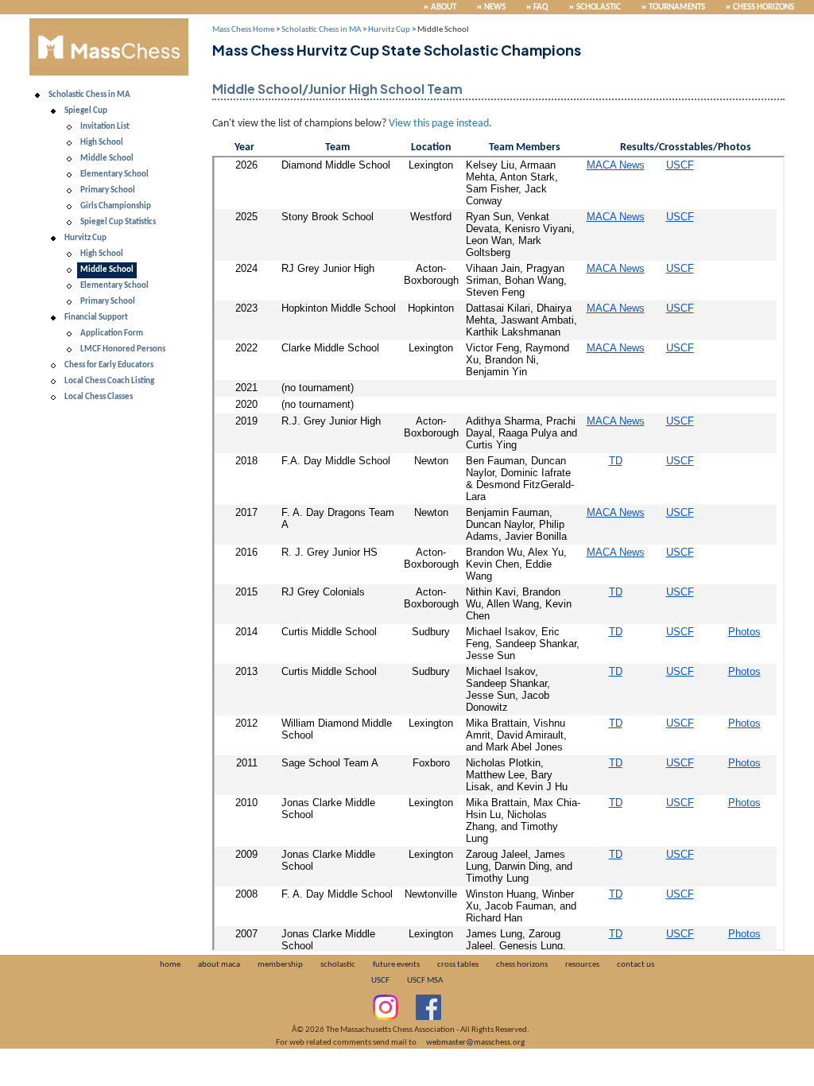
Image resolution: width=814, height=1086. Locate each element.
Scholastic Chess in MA (89, 95)
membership (280, 964)
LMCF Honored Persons (122, 349)
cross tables (458, 964)
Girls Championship (115, 206)
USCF (380, 980)
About (443, 7)
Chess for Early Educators (108, 365)
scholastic (337, 964)
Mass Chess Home (243, 29)
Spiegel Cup (85, 111)
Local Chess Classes (98, 397)
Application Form (111, 333)
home (170, 964)
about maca (219, 964)
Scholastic (598, 7)
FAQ (540, 7)
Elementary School (114, 174)
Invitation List (105, 126)
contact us (635, 964)
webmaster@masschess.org (475, 1042)
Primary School (107, 190)
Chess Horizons (763, 7)
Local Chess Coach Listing (109, 381)
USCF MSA (425, 980)
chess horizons (522, 964)
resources (582, 964)
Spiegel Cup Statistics (118, 222)
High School (101, 142)
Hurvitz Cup (85, 238)
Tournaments (677, 7)
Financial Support (96, 317)
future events (396, 964)
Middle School (107, 158)
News (495, 7)
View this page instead (439, 124)
